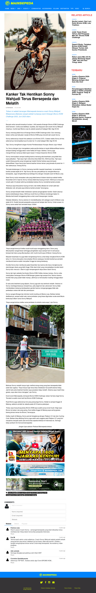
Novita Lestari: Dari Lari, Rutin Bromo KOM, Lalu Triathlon (82, 23)
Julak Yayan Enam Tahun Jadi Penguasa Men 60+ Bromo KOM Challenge (80, 35)
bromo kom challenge (30, 495)
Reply (12, 534)
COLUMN (56, 8)
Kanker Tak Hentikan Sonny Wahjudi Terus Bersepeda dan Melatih (32, 98)
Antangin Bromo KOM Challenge (15, 495)
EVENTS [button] (26, 8)
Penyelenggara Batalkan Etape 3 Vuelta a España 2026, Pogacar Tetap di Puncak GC (82, 91)
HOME (7, 8)
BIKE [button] (19, 8)
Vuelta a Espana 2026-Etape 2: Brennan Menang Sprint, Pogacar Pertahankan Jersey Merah (81, 117)
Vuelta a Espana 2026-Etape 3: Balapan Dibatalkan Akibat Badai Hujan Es (81, 104)
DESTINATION (64, 8)
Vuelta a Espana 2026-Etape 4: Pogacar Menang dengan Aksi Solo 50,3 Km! (81, 79)
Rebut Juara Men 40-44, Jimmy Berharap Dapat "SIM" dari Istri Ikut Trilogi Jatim (81, 59)
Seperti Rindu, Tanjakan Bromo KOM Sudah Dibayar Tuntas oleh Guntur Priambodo (81, 47)
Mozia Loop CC (21, 493)
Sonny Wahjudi (12, 493)
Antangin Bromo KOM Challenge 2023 (37, 493)
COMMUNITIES (36, 8)
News (73, 74)
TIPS (71, 8)
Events (74, 19)
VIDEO (77, 8)
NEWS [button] (13, 8)
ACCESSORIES (47, 8)
